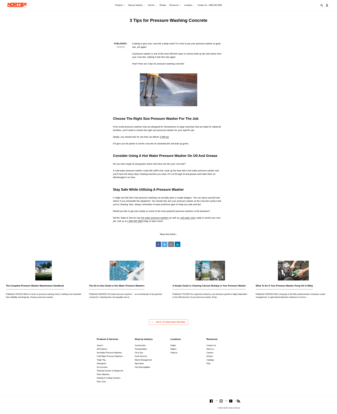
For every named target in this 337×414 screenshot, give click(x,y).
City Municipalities (142, 367)
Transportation (141, 349)
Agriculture (139, 363)
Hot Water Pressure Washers (109, 352)
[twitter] (164, 244)
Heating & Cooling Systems (108, 378)
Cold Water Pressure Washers (110, 356)
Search (100, 345)
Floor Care (101, 381)
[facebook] (158, 244)
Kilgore (173, 349)
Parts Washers (103, 374)
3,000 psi (164, 137)
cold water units (187, 218)
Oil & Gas (139, 352)
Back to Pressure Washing (170, 322)
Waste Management (143, 360)
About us (210, 349)
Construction (140, 345)
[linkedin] (177, 244)
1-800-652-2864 (135, 221)
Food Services (141, 356)
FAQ (208, 363)
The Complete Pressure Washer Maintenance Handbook (35, 286)
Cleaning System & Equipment (110, 371)
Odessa (173, 352)
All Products (102, 349)
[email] (171, 244)
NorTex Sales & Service (231, 408)
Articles (209, 356)
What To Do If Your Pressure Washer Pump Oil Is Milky (284, 286)
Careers (209, 352)
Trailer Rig (101, 360)
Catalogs (210, 360)
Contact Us (211, 345)
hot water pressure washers (155, 218)
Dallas (173, 345)
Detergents (101, 363)
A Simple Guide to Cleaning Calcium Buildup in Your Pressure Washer (209, 286)
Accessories (102, 367)
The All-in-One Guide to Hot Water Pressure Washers (116, 286)
